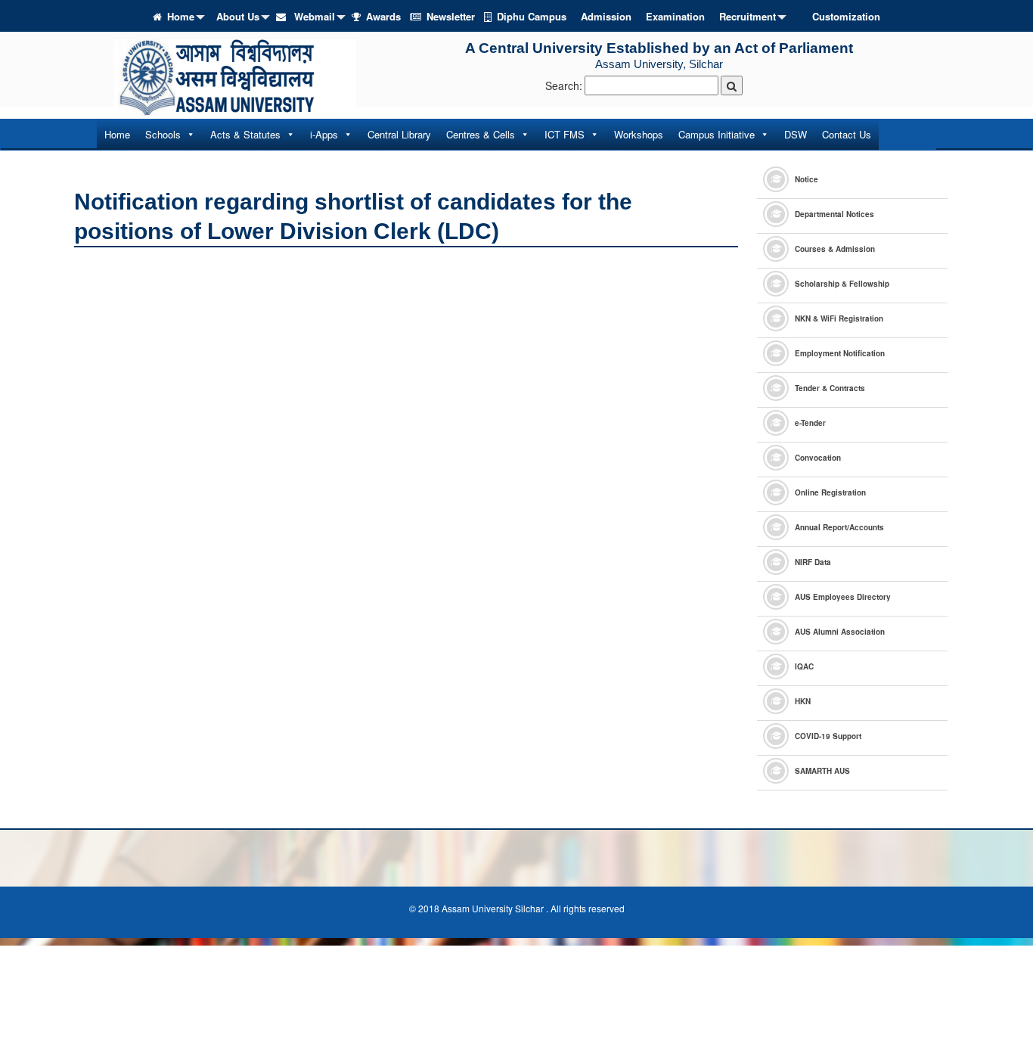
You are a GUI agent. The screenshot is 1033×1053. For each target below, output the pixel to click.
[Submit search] (732, 85)
